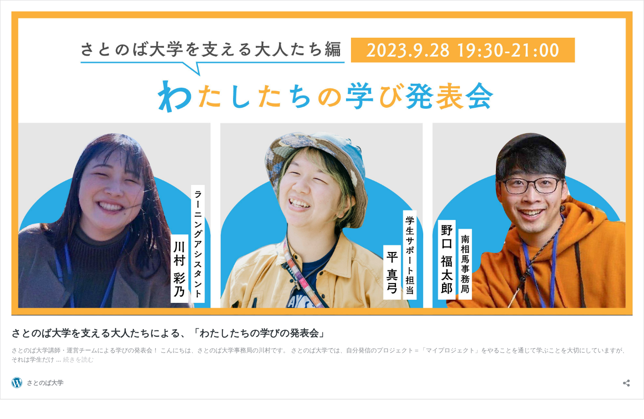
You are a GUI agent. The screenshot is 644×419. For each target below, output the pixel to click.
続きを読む (78, 359)
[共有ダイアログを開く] (626, 380)
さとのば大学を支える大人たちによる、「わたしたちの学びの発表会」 (170, 332)
